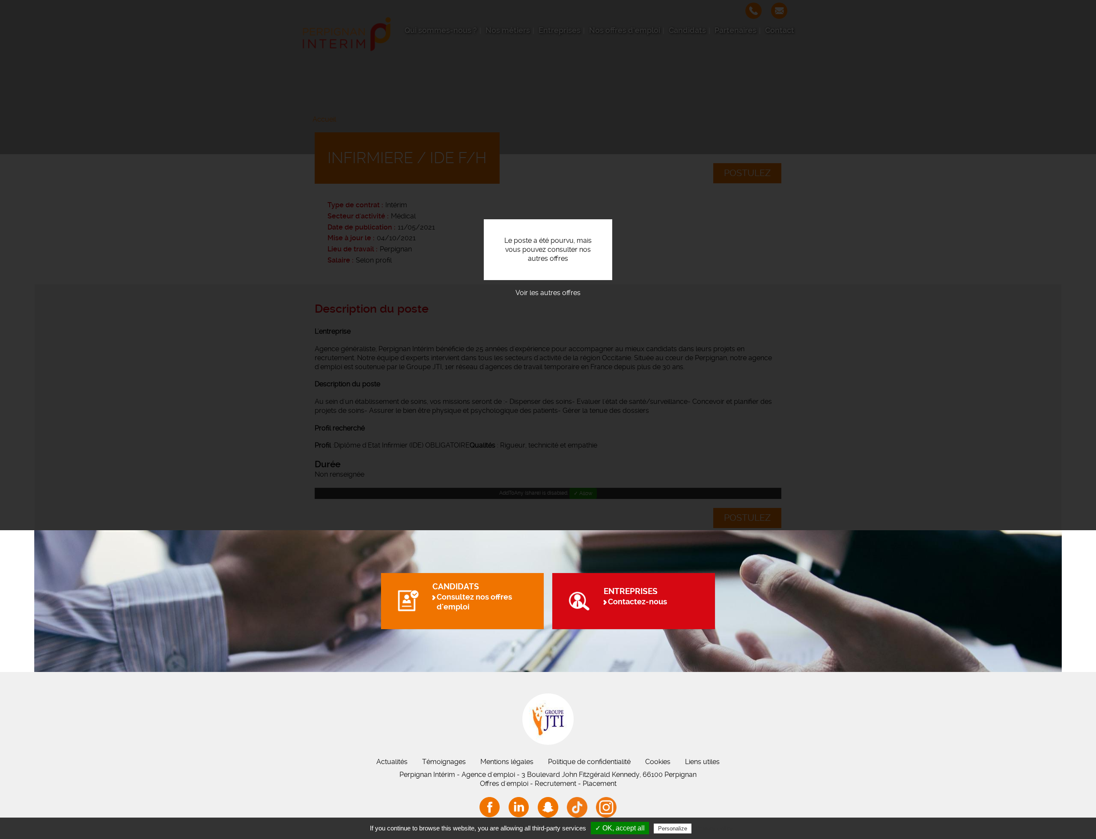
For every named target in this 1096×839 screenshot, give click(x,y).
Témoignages (444, 762)
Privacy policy (714, 828)
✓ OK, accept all (620, 828)
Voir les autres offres (548, 293)
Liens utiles (702, 762)
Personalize (672, 828)
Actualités (392, 762)
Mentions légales (506, 762)
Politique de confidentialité (589, 762)
